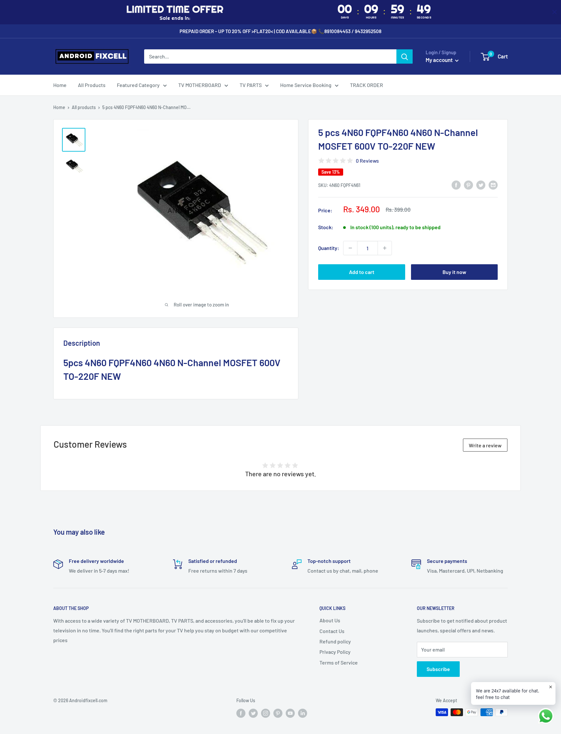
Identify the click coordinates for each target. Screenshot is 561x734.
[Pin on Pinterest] (468, 185)
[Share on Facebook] (456, 185)
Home (60, 85)
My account (440, 59)
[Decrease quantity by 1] (350, 248)
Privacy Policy (335, 652)
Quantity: (328, 248)
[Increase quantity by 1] (385, 248)
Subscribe (438, 669)
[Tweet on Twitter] (480, 185)
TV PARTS (251, 85)
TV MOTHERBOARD (199, 85)
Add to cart (361, 272)
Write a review (485, 445)
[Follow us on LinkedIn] (302, 712)
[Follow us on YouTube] (290, 712)
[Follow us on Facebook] (240, 712)
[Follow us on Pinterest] (277, 712)
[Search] (404, 56)
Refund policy (335, 641)
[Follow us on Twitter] (253, 712)
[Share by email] (493, 185)
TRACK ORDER (366, 85)
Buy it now (454, 272)
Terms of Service (338, 662)
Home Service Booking (305, 85)
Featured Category (138, 85)
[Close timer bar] (554, 12)
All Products (92, 85)
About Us (329, 620)
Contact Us (331, 631)
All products (84, 107)
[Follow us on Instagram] (265, 712)
